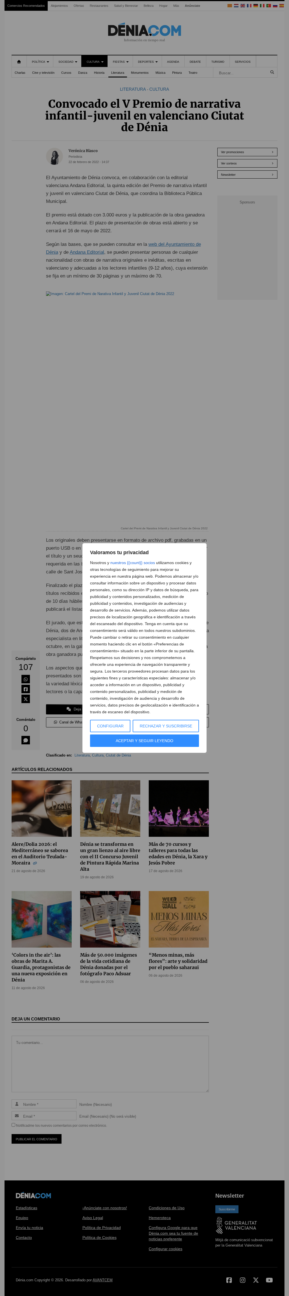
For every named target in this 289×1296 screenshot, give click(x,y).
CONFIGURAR (110, 726)
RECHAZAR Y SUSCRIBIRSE (166, 726)
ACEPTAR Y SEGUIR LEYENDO (144, 740)
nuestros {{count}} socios (132, 562)
